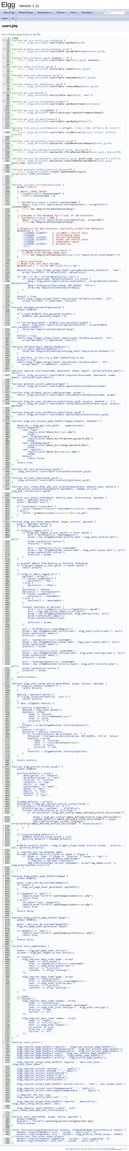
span (46, 716)
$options (53, 128)
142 (6, 128)
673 (6, 917)
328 (6, 384)
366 (6, 412)
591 (6, 766)
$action (67, 609)
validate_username (35, 185)
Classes (61, 12)
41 (6, 58)
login (63, 432)
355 (6, 401)
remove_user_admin (35, 84)
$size (74, 508)
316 (6, 371)
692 (6, 946)
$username (58, 101)
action (42, 609)
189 (6, 169)
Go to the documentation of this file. (21, 34)
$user (52, 508)
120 (6, 119)
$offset (97, 128)
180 (6, 158)
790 (6, 1130)
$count (114, 128)
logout (56, 1022)
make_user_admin (34, 75)
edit (73, 535)
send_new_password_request (40, 141)
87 (6, 93)
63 (6, 75)
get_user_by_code (34, 110)
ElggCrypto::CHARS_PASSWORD (30, 174)
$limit (79, 128)
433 (6, 486)
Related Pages (26, 12)
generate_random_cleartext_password (46, 169)
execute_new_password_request (42, 158)
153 (6, 141)
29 (6, 49)
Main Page (9, 12)
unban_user (30, 66)
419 (6, 478)
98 (6, 101)
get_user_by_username (37, 101)
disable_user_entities (38, 49)
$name (107, 863)
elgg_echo (38, 204)
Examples (87, 12)
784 (6, 1116)
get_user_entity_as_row (38, 40)
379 (6, 421)
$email (52, 119)
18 (6, 40)
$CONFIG (31, 187)
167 (6, 150)
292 (6, 346)
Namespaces (44, 12)
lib (13, 18)
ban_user (29, 58)
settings (38, 651)
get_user (29, 93)
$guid (58, 40)
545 (6, 683)
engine (5, 18)
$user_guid (42, 58)
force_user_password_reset (40, 150)
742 (6, 1042)
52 (6, 66)
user (57, 513)
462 (6, 521)
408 (6, 469)
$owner (64, 963)
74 (6, 84)
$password (81, 150)
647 (6, 876)
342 (6, 392)
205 (6, 185)
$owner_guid (60, 49)
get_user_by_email (35, 119)
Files (73, 12)
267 (6, 307)
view (45, 508)
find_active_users (35, 128)
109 (6, 110)
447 (6, 497)
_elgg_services (35, 42)
